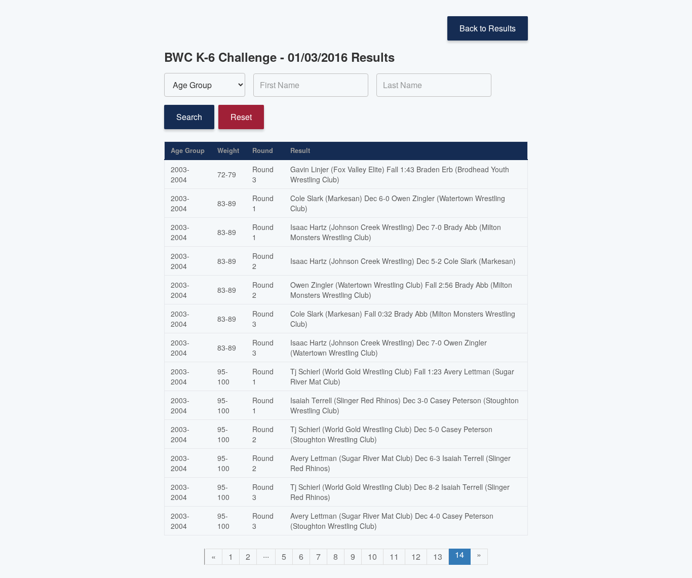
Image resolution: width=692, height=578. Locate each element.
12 (415, 556)
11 (394, 556)
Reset (241, 117)
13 (437, 556)
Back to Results (487, 28)
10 (372, 556)
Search (189, 117)
